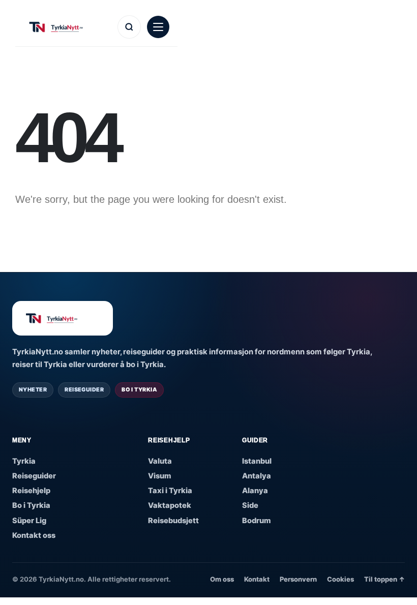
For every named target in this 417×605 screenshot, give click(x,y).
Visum (159, 475)
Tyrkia (24, 461)
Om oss (222, 579)
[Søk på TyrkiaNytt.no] (129, 27)
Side (250, 505)
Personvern (298, 579)
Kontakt (257, 579)
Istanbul (257, 461)
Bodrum (256, 520)
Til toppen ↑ (384, 579)
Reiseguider (34, 475)
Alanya (255, 490)
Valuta (160, 461)
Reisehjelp (31, 490)
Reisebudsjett (173, 520)
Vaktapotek (169, 505)
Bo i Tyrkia (31, 505)
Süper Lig (29, 520)
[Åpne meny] (158, 27)
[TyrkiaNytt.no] (67, 27)
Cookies (340, 579)
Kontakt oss (33, 535)
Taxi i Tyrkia (170, 490)
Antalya (256, 475)
